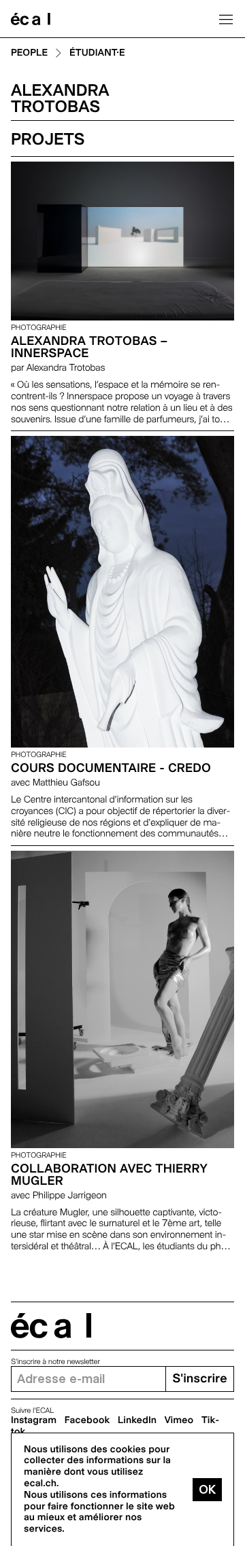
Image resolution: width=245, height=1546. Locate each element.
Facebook (87, 1420)
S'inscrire (199, 1379)
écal (51, 1325)
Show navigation (226, 19)
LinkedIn (137, 1420)
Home (30, 19)
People (29, 53)
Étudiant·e (97, 53)
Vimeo (179, 1420)
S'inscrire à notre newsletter (55, 1361)
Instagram (33, 1420)
